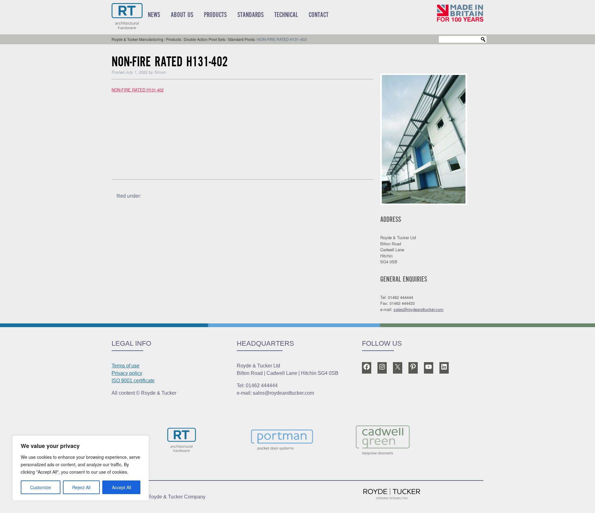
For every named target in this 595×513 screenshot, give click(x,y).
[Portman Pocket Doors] (297, 441)
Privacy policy (127, 373)
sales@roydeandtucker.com (418, 309)
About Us (182, 15)
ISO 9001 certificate (133, 380)
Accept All (121, 487)
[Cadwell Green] (398, 441)
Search (483, 39)
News (154, 15)
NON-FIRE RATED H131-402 (138, 90)
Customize (40, 487)
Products (215, 15)
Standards (250, 15)
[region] (80, 468)
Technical (286, 15)
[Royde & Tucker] (197, 441)
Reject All (81, 487)
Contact (318, 15)
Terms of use (125, 365)
